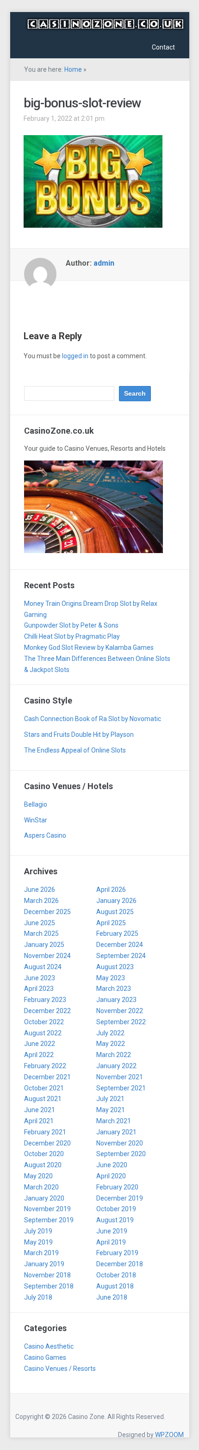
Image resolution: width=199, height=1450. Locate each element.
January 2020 (44, 1198)
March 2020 (41, 1187)
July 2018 (38, 1297)
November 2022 (119, 1010)
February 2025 (117, 933)
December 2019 (119, 1198)
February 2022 (45, 1066)
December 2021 (47, 1077)
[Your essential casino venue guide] (105, 23)
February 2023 (45, 999)
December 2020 (47, 1143)
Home (73, 69)
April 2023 (39, 988)
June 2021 (39, 1110)
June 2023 (39, 978)
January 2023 (116, 999)
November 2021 (119, 1077)
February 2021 (45, 1132)
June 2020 (111, 1165)
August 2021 (43, 1098)
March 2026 (41, 900)
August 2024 (43, 967)
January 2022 (116, 1066)
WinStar (35, 820)
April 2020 (111, 1176)
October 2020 (44, 1154)
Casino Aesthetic (49, 1346)
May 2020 (38, 1176)
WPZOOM (169, 1434)
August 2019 (115, 1220)
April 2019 (111, 1242)
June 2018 (111, 1297)
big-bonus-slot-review (82, 103)
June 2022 (39, 1043)
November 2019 (47, 1209)
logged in (75, 356)
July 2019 (38, 1231)
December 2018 (119, 1264)
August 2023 (115, 967)
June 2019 (111, 1231)
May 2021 (110, 1110)
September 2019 (49, 1220)
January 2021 (116, 1132)
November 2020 (119, 1143)
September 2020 (121, 1154)
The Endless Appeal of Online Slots (75, 750)
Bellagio (35, 804)
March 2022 (113, 1054)
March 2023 (113, 988)
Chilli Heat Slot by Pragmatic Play (72, 636)
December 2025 (47, 911)
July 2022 (110, 1033)
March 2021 (113, 1121)
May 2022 (110, 1043)
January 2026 (116, 900)
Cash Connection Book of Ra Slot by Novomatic (92, 718)
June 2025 (39, 923)
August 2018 (115, 1286)
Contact (163, 47)
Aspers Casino (45, 835)
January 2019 (44, 1264)
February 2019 (117, 1253)
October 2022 (44, 1022)
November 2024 (47, 955)
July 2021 (110, 1098)
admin (103, 263)
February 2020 (117, 1187)
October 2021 (44, 1088)
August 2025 (115, 911)
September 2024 (121, 955)
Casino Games (45, 1357)
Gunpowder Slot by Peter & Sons (71, 625)
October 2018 (116, 1275)
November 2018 (47, 1275)
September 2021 (121, 1088)
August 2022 (43, 1033)
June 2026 (39, 889)
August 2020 (43, 1165)
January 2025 (44, 944)
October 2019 (116, 1209)
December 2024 (119, 944)
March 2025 (41, 933)
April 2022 (39, 1054)
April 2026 (111, 889)
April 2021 (39, 1121)
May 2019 (38, 1242)
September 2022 (121, 1022)
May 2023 (110, 978)
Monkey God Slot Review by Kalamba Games (89, 647)
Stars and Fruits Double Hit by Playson (79, 734)
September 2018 (49, 1286)
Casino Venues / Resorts (60, 1368)
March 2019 (41, 1253)
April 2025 (111, 923)
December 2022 (47, 1010)
